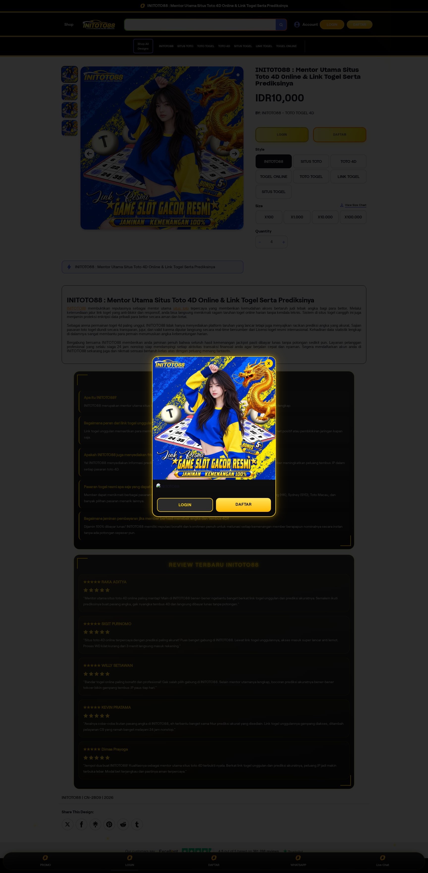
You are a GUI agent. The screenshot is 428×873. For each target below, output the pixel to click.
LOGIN (185, 505)
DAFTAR (244, 504)
